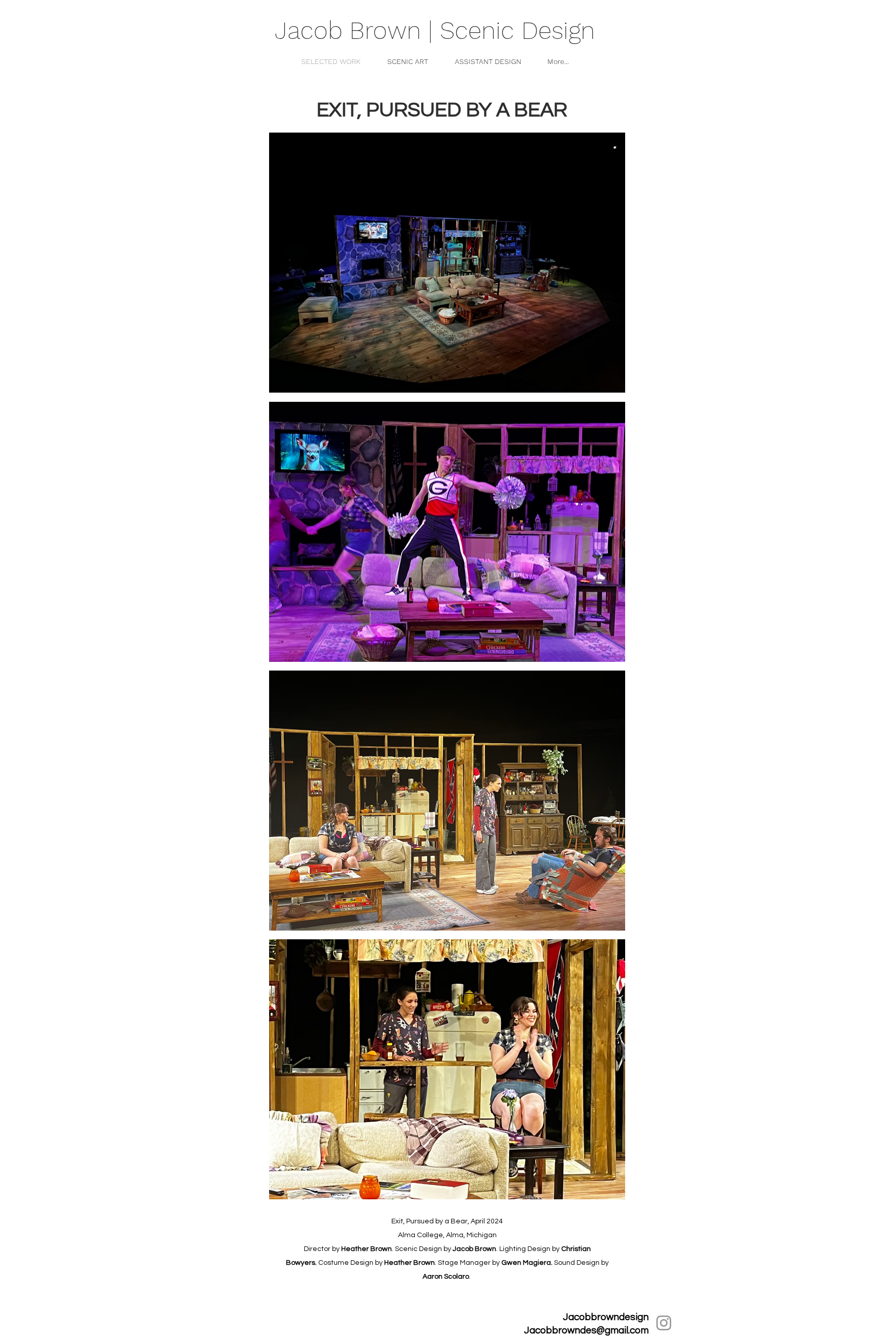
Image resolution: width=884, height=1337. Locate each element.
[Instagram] (664, 1323)
